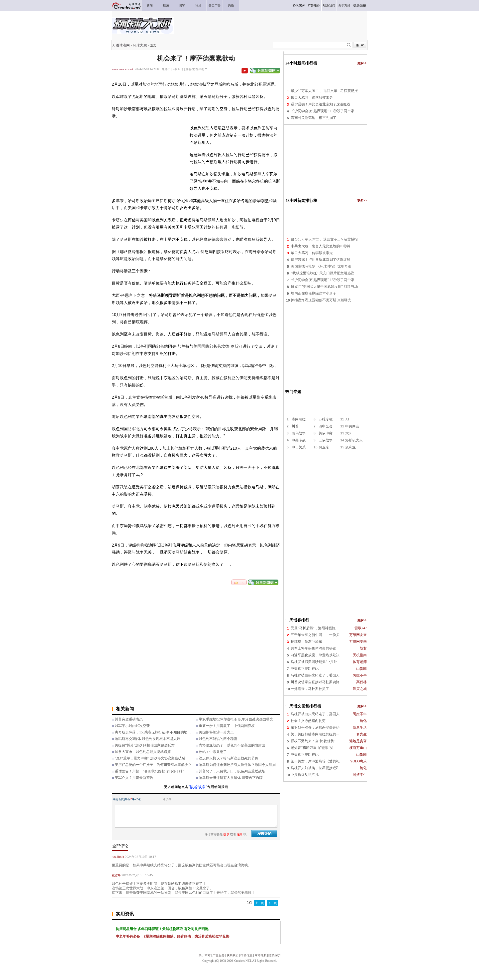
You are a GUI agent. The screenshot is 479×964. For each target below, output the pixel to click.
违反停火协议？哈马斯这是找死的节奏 (228, 758)
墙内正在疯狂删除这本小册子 (313, 293)
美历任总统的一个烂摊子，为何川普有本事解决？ (153, 765)
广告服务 (219, 955)
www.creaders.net (122, 69)
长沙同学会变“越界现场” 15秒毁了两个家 (322, 111)
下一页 (272, 903)
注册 (363, 5)
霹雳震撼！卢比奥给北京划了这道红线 (320, 104)
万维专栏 (326, 419)
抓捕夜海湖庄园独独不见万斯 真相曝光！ (323, 300)
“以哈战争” (198, 787)
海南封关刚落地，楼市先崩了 (313, 118)
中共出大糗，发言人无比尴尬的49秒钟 (320, 246)
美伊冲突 (326, 433)
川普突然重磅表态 (129, 719)
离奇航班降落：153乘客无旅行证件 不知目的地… (153, 732)
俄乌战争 (299, 433)
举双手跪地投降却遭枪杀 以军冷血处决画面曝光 (236, 719)
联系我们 (233, 955)
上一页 (259, 903)
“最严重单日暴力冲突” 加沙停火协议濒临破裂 (150, 758)
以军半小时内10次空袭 (132, 726)
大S (348, 433)
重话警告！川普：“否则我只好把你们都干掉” (149, 771)
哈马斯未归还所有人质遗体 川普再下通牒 (231, 778)
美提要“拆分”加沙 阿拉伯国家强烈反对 (145, 745)
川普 (295, 426)
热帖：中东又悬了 (213, 752)
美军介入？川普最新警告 (134, 778)
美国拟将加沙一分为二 (216, 732)
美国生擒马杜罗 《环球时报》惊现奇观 (321, 266)
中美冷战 (299, 440)
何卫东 (324, 447)
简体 (295, 5)
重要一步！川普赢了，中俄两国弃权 (227, 726)
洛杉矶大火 (354, 440)
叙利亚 (350, 447)
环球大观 (140, 45)
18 (240, 583)
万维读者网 (121, 45)
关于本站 (205, 955)
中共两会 (352, 426)
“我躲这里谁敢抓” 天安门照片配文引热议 (322, 273)
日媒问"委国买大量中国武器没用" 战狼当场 (324, 287)
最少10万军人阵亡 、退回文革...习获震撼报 (324, 91)
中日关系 (299, 447)
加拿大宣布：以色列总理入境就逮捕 (143, 752)
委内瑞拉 (299, 419)
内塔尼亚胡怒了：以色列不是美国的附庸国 (232, 745)
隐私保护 (274, 955)
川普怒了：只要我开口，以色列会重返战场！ (234, 771)
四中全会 (326, 426)
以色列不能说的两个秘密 (218, 739)
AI (347, 419)
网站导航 (260, 955)
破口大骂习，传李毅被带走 (312, 97)
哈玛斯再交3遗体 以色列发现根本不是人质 (147, 739)
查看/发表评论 (194, 69)
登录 (356, 5)
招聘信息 (246, 955)
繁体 (302, 5)
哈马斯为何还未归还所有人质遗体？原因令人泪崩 (237, 765)
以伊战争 (326, 440)
